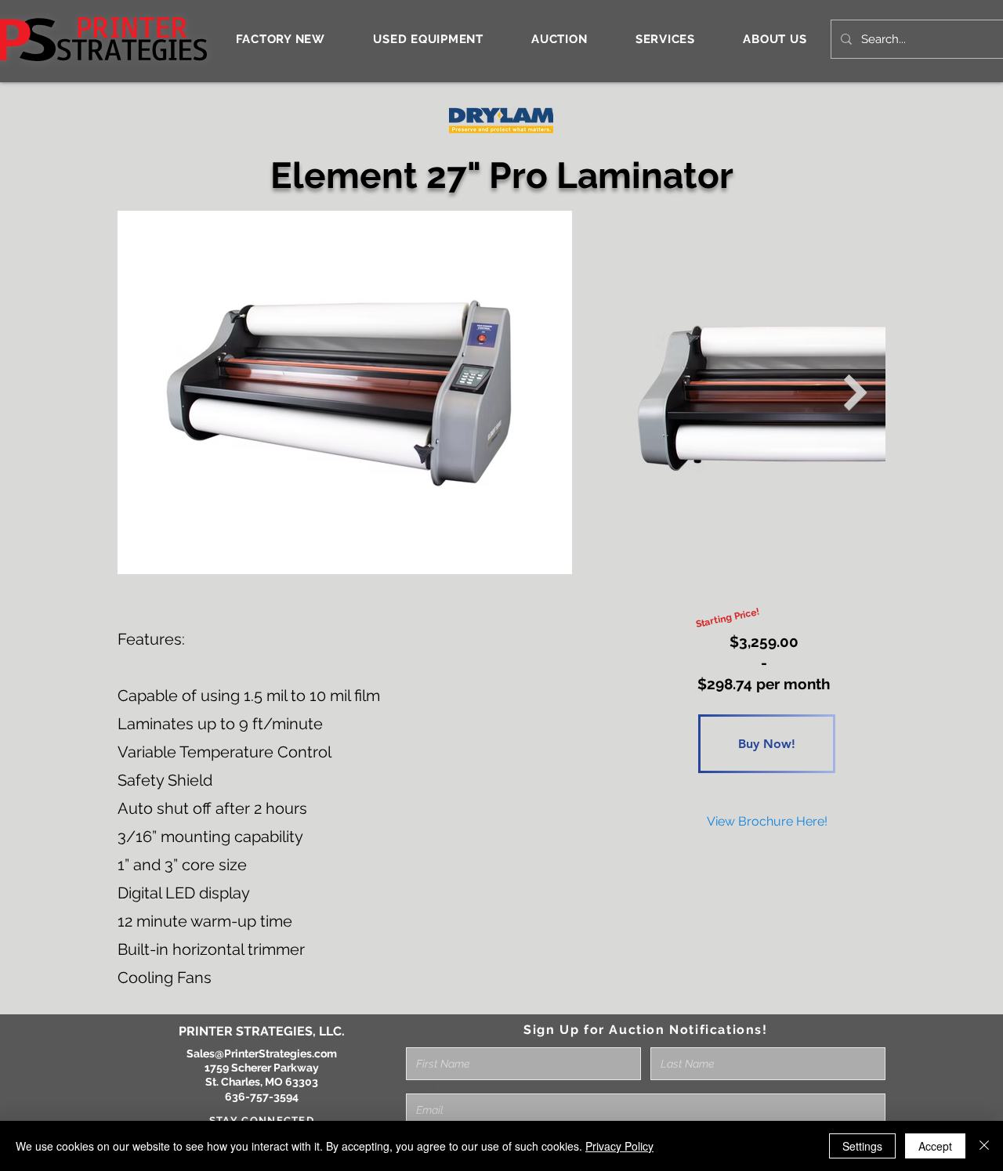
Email (420, 1087)
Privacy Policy (619, 1146)
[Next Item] (855, 392)
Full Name (432, 1041)
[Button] (770, 821)
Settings (862, 1146)
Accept (935, 1146)
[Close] (984, 1145)
